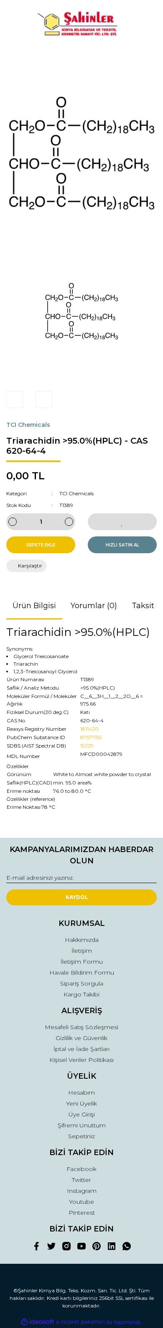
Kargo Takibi (81, 994)
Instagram (82, 1191)
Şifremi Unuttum (82, 1125)
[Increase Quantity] (69, 521)
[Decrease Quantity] (12, 521)
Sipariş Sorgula (81, 983)
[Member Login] (81, 55)
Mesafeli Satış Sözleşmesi (81, 1027)
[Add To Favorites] (122, 521)
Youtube (81, 1201)
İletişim (81, 950)
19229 (87, 745)
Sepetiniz (81, 1136)
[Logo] (81, 24)
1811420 (89, 729)
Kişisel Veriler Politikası (81, 1060)
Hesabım (81, 1092)
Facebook (81, 1169)
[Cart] (147, 55)
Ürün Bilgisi (34, 605)
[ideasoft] (37, 1322)
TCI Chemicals (28, 425)
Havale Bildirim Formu (81, 972)
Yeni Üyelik (81, 1103)
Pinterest (82, 1212)
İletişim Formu (82, 961)
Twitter (81, 1180)
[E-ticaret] (80, 1322)
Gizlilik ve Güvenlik (81, 1038)
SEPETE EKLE (40, 545)
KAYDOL (77, 897)
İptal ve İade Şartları (81, 1049)
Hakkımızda (82, 940)
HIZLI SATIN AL (122, 545)
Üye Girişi (82, 1114)
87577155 (91, 737)
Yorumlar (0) (94, 605)
